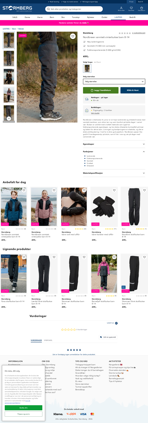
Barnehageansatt (116, 378)
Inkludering (47, 381)
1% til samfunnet (49, 378)
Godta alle (24, 408)
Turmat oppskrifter (83, 387)
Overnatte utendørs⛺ (119, 370)
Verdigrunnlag (48, 367)
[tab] (108, 337)
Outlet (104, 17)
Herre (39, 17)
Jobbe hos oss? (49, 392)
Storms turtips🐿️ (116, 373)
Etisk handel (47, 373)
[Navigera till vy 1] (9, 40)
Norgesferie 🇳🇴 (115, 365)
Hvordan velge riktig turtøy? (87, 376)
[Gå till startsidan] (18, 9)
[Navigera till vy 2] (9, 58)
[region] (23, 393)
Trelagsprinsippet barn (85, 365)
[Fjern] (99, 9)
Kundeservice (14, 365)
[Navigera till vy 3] (9, 76)
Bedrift (133, 17)
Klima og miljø (48, 370)
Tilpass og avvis (23, 414)
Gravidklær (80, 373)
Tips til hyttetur (115, 381)
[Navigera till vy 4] (9, 95)
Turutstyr (76, 17)
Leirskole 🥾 (114, 376)
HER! (84, 23)
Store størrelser (82, 384)
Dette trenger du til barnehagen (89, 370)
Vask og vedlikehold (84, 378)
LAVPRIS (118, 17)
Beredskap (80, 389)
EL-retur (78, 381)
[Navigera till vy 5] (9, 113)
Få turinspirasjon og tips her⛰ (122, 367)
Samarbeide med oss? (52, 389)
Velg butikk (95, 113)
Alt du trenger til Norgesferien (88, 367)
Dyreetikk (46, 376)
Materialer (46, 384)
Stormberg (88, 33)
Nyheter (90, 17)
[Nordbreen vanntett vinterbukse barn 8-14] (87, 68)
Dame (27, 17)
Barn (52, 17)
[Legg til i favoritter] (73, 36)
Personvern (47, 387)
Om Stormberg (48, 365)
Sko (63, 17)
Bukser (21, 29)
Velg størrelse (91, 81)
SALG (14, 17)
